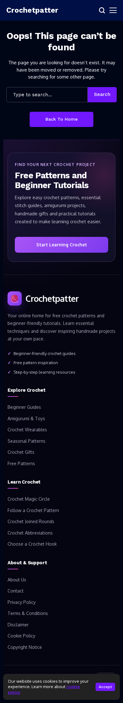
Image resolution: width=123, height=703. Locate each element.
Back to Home (61, 119)
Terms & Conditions (28, 613)
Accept (105, 687)
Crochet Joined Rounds (31, 521)
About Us (17, 579)
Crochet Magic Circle (29, 499)
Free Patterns (21, 463)
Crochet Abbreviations (30, 532)
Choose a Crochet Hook (32, 544)
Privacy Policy (22, 602)
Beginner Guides (24, 407)
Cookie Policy (21, 635)
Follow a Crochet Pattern (33, 510)
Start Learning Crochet (61, 244)
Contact (16, 590)
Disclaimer (18, 624)
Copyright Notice (25, 647)
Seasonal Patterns (26, 441)
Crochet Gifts (21, 452)
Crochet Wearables (27, 429)
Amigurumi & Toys (26, 418)
